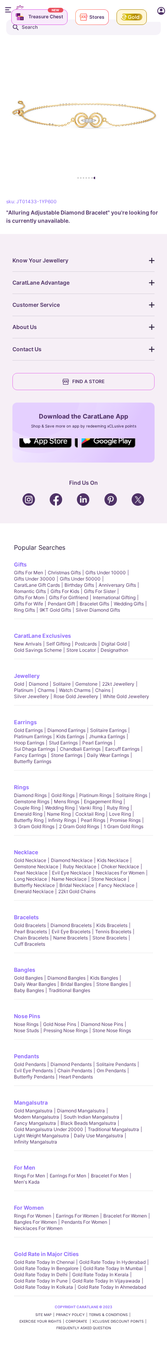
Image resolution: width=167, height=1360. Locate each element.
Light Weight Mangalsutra (41, 1135)
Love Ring (120, 814)
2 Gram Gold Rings (79, 826)
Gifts (20, 564)
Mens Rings (66, 801)
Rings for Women (32, 1216)
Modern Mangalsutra (36, 1117)
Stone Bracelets (109, 938)
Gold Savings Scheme (38, 650)
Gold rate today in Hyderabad (112, 1262)
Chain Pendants (74, 1070)
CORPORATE (77, 1321)
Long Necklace (30, 879)
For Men (24, 1167)
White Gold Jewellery (126, 696)
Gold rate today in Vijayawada (106, 1281)
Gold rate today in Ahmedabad (112, 1287)
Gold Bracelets (30, 925)
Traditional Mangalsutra (113, 1129)
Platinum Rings (95, 795)
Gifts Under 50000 (80, 579)
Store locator (81, 650)
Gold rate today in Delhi (41, 1274)
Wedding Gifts (129, 604)
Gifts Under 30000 (34, 579)
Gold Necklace (30, 860)
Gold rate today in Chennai (44, 1262)
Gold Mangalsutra (33, 1111)
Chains (102, 690)
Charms (46, 690)
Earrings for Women (77, 1216)
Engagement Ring (103, 801)
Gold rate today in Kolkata (43, 1287)
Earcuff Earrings (122, 749)
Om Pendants (111, 1070)
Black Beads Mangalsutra (88, 1123)
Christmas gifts (64, 572)
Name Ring (59, 814)
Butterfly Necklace (34, 885)
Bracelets (26, 917)
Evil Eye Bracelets (71, 931)
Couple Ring (27, 808)
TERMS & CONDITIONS (108, 1314)
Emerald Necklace (34, 891)
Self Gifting (58, 644)
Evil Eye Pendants (33, 1070)
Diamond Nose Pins (102, 1024)
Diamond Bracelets (71, 925)
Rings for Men (29, 1176)
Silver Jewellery (31, 696)
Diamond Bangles (66, 978)
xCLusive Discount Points (118, 1321)
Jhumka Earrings (107, 736)
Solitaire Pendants (116, 1064)
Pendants (26, 1056)
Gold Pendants (30, 1064)
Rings (21, 787)
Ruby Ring (118, 808)
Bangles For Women (35, 1222)
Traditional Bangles (69, 990)
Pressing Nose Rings (65, 1030)
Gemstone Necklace (36, 866)
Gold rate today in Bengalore (46, 1268)
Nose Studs (26, 1030)
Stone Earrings (66, 755)
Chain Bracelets (31, 938)
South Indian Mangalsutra (91, 1117)
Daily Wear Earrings (108, 755)
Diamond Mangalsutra (81, 1111)
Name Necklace (69, 879)
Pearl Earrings (97, 743)
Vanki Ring (90, 808)
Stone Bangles (112, 984)
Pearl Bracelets (30, 931)
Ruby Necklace (79, 866)
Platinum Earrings (33, 736)
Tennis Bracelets (113, 931)
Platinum (23, 690)
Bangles (24, 969)
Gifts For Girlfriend (68, 597)
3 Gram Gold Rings (34, 826)
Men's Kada (27, 1182)
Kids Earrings (70, 736)
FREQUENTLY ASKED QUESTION (83, 1328)
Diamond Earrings (66, 730)
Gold (19, 684)
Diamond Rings (30, 795)
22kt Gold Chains (77, 891)
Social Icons (48, 448)
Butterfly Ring (28, 820)
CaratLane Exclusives (42, 635)
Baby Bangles (29, 990)
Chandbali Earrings (80, 749)
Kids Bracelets (111, 925)
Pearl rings (93, 820)
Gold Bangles (28, 978)
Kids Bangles (104, 978)
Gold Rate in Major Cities (46, 1254)
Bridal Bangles (76, 984)
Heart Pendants (76, 1077)
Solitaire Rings (131, 795)
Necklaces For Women (120, 873)
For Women (29, 1207)
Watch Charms (74, 690)
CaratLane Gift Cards (37, 585)
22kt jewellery (118, 684)
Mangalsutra (31, 1102)
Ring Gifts (24, 610)
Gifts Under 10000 (105, 572)
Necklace (26, 852)
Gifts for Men (28, 572)
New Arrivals (28, 644)
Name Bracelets (70, 938)
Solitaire (62, 684)
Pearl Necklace (30, 873)
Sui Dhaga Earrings (34, 749)
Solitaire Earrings (108, 730)
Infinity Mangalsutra (35, 1142)
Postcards (86, 644)
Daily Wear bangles (35, 984)
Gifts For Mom (29, 597)
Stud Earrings (63, 743)
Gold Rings (63, 795)
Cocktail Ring (89, 814)
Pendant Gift (61, 604)
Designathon (114, 650)
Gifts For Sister (100, 591)
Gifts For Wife (28, 604)
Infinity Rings (62, 820)
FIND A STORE (88, 381)
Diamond (38, 684)
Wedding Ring (60, 808)
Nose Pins (27, 1016)
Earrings (25, 722)
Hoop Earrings (29, 743)
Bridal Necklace (76, 885)
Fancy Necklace (116, 885)
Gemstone (86, 684)
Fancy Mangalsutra (35, 1123)
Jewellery (27, 675)
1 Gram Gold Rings (123, 826)
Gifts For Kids (64, 591)
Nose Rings (26, 1024)
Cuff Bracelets (29, 944)
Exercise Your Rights (40, 1321)
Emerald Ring (28, 814)
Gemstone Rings (31, 801)
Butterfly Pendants (34, 1077)
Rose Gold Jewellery (76, 696)
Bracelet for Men (109, 1176)
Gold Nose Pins (59, 1024)
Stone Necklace (108, 879)
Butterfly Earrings (32, 761)
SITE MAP (43, 1314)
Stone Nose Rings (111, 1030)
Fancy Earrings (30, 755)
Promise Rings (125, 820)
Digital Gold (114, 644)
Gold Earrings (28, 730)
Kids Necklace (113, 860)
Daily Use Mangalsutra (98, 1135)
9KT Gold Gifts (55, 610)
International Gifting (114, 597)
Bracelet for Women (125, 1216)
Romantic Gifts (30, 591)
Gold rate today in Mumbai (113, 1268)
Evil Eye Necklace (71, 873)
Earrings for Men (68, 1176)
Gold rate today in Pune (41, 1281)
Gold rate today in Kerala (100, 1274)
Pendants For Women (84, 1222)
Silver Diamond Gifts (98, 610)
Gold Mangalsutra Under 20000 (48, 1129)
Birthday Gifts (79, 585)
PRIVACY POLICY (70, 1314)
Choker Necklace (120, 866)
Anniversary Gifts (117, 585)
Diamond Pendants (71, 1064)
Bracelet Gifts (94, 604)
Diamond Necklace (71, 860)
